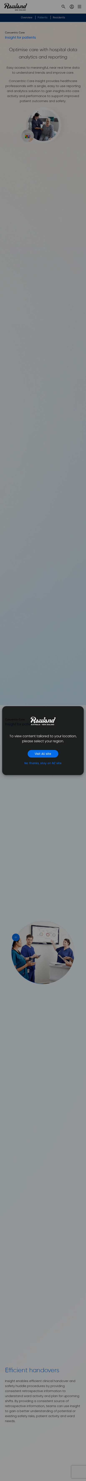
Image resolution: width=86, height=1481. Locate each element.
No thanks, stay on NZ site (43, 763)
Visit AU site (43, 754)
